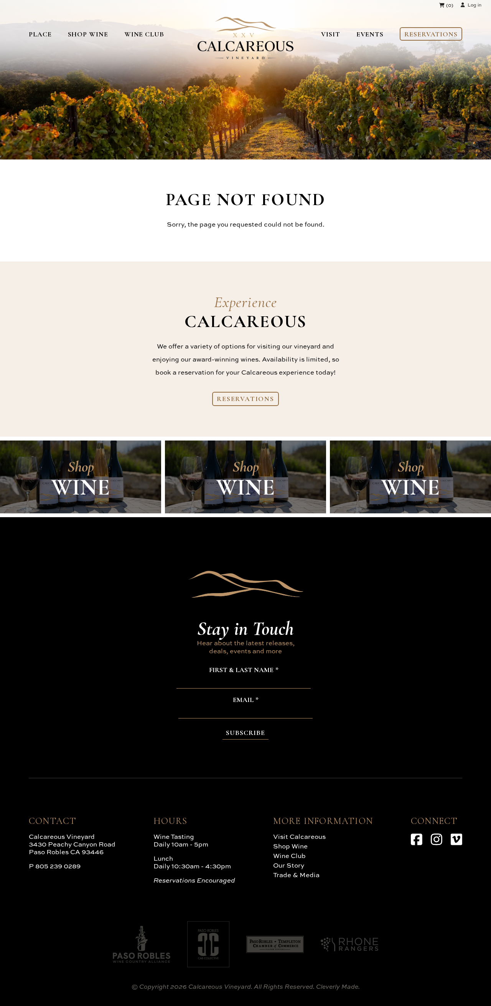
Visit (330, 34)
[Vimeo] (456, 839)
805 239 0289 (58, 865)
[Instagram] (436, 839)
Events (370, 34)
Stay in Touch (245, 628)
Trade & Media (296, 874)
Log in (474, 5)
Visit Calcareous (299, 836)
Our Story (288, 865)
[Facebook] (416, 839)
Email (243, 700)
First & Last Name (241, 670)
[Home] (245, 56)
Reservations (431, 34)
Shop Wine (88, 34)
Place (40, 34)
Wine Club (144, 34)
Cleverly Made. (338, 986)
